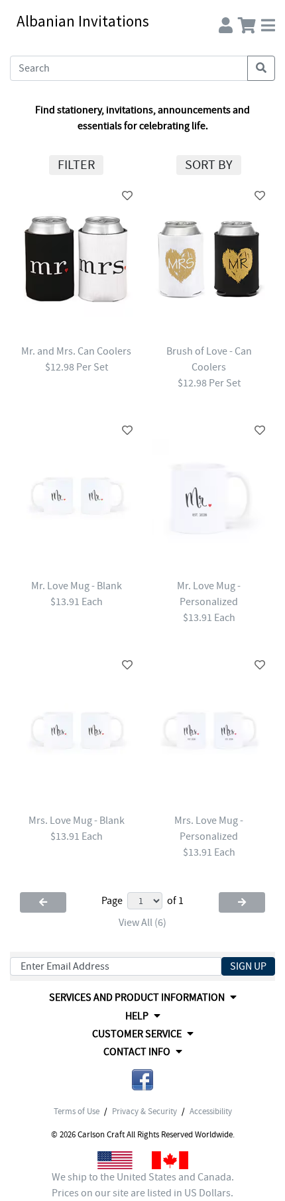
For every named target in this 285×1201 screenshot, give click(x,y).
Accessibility (211, 1111)
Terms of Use (76, 1111)
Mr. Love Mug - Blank (76, 586)
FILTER (76, 164)
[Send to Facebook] (142, 1082)
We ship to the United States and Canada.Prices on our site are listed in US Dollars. (143, 1185)
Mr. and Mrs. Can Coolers (76, 351)
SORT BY (209, 164)
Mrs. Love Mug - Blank (76, 820)
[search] (261, 68)
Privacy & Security (144, 1111)
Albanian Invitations (83, 20)
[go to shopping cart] (247, 22)
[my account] (226, 22)
